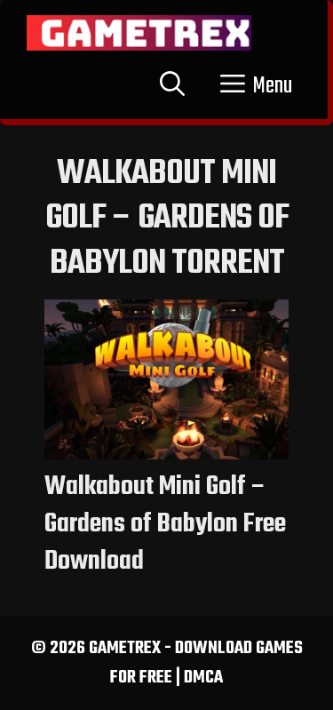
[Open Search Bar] (172, 86)
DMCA (203, 677)
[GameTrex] (139, 33)
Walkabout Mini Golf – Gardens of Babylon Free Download (165, 524)
